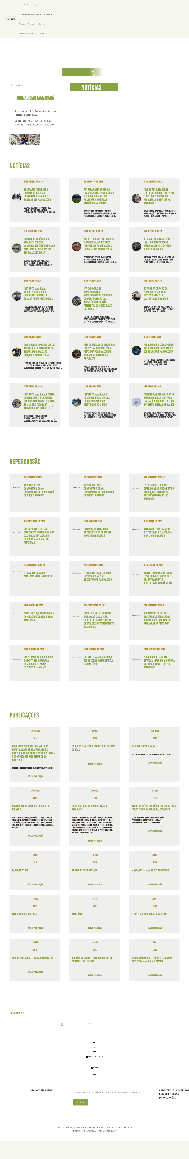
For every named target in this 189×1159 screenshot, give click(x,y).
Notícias (22, 24)
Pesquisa (36, 5)
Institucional (23, 5)
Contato (42, 24)
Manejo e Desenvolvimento (29, 14)
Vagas (42, 33)
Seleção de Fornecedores (28, 33)
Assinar (80, 1102)
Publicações (32, 24)
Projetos (47, 14)
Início (12, 85)
